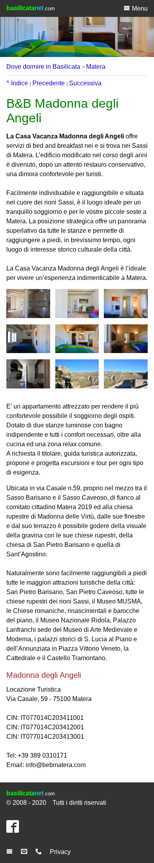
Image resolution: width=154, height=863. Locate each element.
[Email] (25, 851)
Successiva (85, 83)
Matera (95, 66)
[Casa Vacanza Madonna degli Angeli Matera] (28, 303)
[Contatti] (40, 851)
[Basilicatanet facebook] (14, 829)
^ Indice (17, 83)
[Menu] (10, 851)
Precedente (48, 83)
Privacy (60, 851)
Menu (140, 8)
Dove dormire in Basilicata (43, 66)
